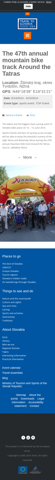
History (5, 340)
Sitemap (21, 394)
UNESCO (6, 267)
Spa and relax (9, 305)
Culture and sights (11, 302)
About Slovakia (13, 329)
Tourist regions (10, 274)
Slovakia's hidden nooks (14, 278)
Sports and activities (12, 313)
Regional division (11, 348)
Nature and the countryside (16, 298)
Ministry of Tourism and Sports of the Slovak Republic (24, 385)
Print (32, 115)
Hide (28, 6)
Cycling (6, 309)
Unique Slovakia (10, 271)
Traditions (7, 320)
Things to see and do (17, 291)
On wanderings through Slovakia (19, 282)
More (48, 1)
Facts (4, 337)
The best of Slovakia (12, 263)
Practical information (13, 359)
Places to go (11, 256)
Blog (5, 378)
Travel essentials (12, 372)
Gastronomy (8, 316)
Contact (34, 405)
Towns (5, 351)
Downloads (27, 398)
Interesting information (14, 355)
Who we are (8, 344)
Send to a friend (14, 115)
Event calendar (11, 367)
